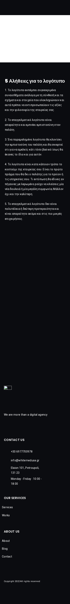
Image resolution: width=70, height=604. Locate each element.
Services (7, 507)
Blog (5, 548)
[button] (66, 8)
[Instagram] (36, 597)
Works (6, 515)
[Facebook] (27, 597)
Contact (7, 556)
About (6, 540)
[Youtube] (45, 597)
